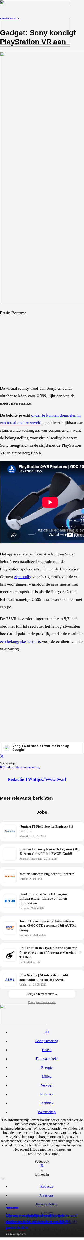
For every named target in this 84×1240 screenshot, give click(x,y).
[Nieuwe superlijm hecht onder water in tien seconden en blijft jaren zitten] (35, 43)
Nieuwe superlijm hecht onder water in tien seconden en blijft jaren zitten (37, 1221)
